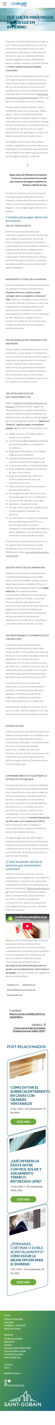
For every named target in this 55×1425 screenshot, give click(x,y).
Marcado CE (9, 1341)
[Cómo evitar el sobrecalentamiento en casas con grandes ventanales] (27, 1066)
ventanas (31, 303)
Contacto (8, 1364)
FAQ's (7, 1367)
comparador (12, 828)
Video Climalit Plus (12, 1357)
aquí (24, 764)
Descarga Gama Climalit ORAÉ (17, 1348)
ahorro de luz (28, 984)
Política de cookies (12, 1328)
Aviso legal (9, 1322)
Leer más (23, 1121)
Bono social (13, 731)
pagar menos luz (14, 995)
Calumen (8, 1344)
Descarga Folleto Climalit (15, 1351)
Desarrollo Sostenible (13, 1354)
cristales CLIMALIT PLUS (23, 381)
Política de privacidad (13, 1319)
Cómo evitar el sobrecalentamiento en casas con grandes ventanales (30, 1095)
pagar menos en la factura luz (21, 990)
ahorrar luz (13, 984)
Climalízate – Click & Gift (15, 1325)
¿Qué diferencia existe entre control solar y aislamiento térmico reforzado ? (26, 1171)
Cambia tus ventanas (13, 1338)
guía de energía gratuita (17, 976)
